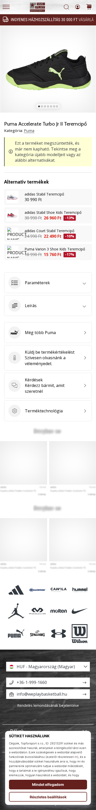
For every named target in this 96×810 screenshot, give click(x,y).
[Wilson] (80, 634)
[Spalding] (37, 634)
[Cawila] (58, 590)
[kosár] (89, 7)
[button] (48, 283)
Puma (29, 130)
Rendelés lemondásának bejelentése (48, 705)
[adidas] (16, 590)
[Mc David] (37, 611)
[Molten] (58, 611)
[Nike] (80, 611)
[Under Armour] (58, 634)
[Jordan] (16, 611)
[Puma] (16, 634)
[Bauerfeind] (37, 590)
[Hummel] (80, 590)
